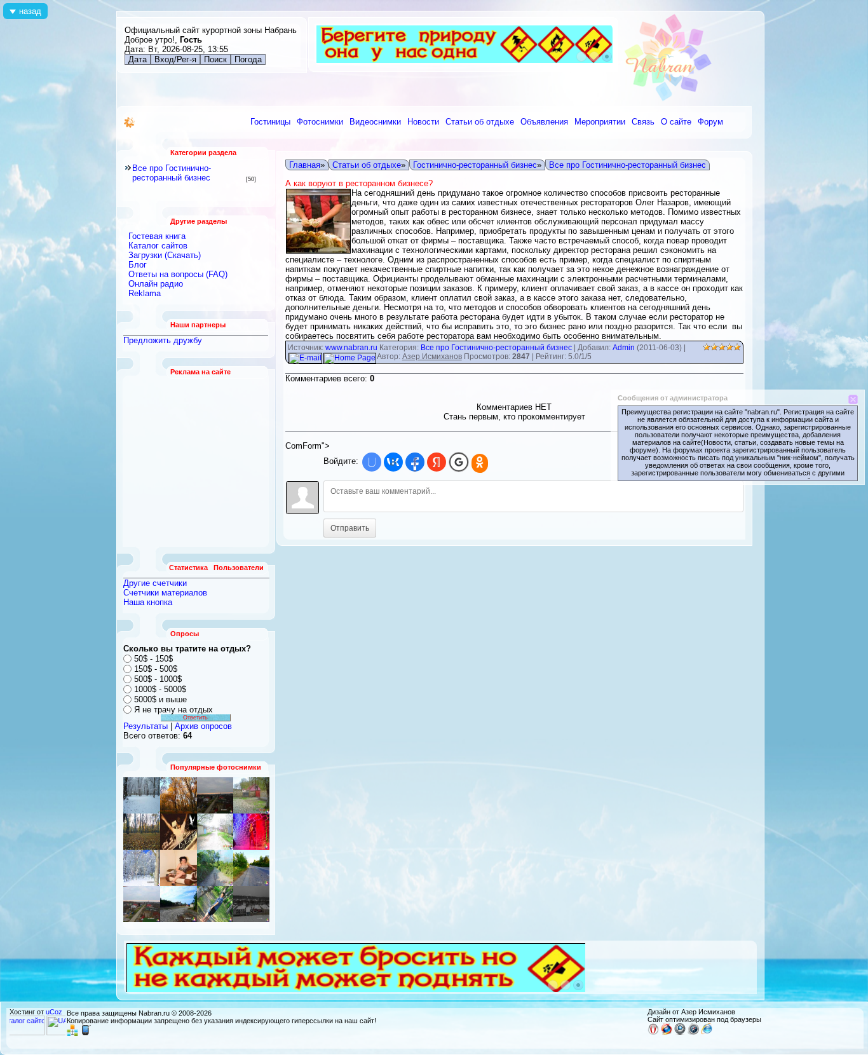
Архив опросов (203, 726)
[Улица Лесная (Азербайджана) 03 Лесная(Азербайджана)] (178, 868)
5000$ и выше (160, 699)
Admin (624, 347)
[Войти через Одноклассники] (479, 463)
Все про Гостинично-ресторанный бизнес (171, 172)
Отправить (349, 528)
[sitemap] (72, 1033)
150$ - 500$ (155, 669)
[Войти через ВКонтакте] (393, 462)
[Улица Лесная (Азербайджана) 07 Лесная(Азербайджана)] (215, 831)
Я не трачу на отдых (173, 709)
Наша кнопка (147, 602)
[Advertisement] (196, 461)
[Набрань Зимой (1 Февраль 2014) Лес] (141, 868)
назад (30, 11)
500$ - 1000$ (158, 679)
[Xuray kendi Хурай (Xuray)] (251, 868)
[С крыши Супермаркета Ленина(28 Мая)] (178, 795)
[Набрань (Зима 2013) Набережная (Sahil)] (251, 904)
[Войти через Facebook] (414, 462)
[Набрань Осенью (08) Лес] (141, 831)
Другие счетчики (155, 583)
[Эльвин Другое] (215, 904)
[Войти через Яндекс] (436, 462)
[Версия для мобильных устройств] (86, 1033)
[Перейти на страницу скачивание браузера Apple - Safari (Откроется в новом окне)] (693, 1032)
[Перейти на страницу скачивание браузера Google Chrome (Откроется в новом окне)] (680, 1032)
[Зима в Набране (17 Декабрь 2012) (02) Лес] (141, 795)
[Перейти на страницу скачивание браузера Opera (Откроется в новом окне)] (653, 1032)
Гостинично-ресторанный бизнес (475, 165)
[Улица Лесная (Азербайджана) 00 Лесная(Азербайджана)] (215, 868)
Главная (304, 165)
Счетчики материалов (165, 592)
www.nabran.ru (351, 347)
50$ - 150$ (153, 659)
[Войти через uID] (371, 462)
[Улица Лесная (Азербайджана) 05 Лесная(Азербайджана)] (251, 795)
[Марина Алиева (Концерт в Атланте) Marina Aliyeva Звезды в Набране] (251, 831)
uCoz (54, 1012)
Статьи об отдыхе (366, 165)
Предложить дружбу (162, 340)
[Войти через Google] (459, 462)
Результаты (145, 726)
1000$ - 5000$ (160, 689)
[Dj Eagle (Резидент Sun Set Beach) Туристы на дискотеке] (178, 831)
